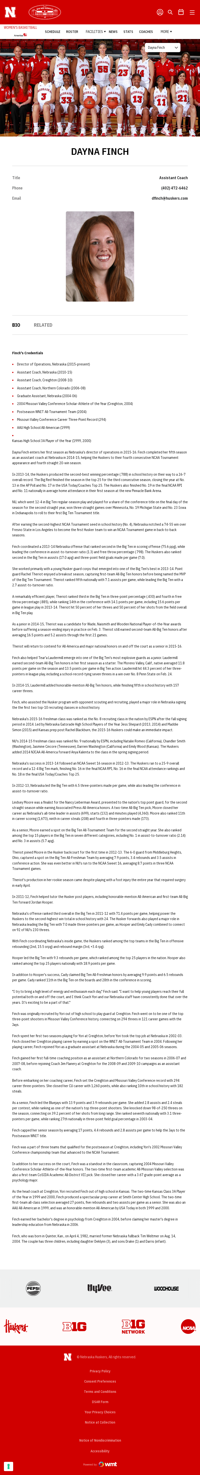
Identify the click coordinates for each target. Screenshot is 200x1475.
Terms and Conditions (100, 1391)
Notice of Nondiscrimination (100, 1440)
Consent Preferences (100, 1381)
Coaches (146, 32)
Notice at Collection (100, 1422)
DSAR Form (100, 1402)
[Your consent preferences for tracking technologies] (8, 1466)
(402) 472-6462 (174, 188)
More (165, 32)
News (113, 32)
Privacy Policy (100, 1371)
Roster (72, 32)
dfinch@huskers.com (170, 198)
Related (43, 325)
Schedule (52, 32)
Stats (128, 32)
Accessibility (100, 1451)
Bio (16, 325)
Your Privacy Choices (100, 1412)
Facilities (94, 32)
